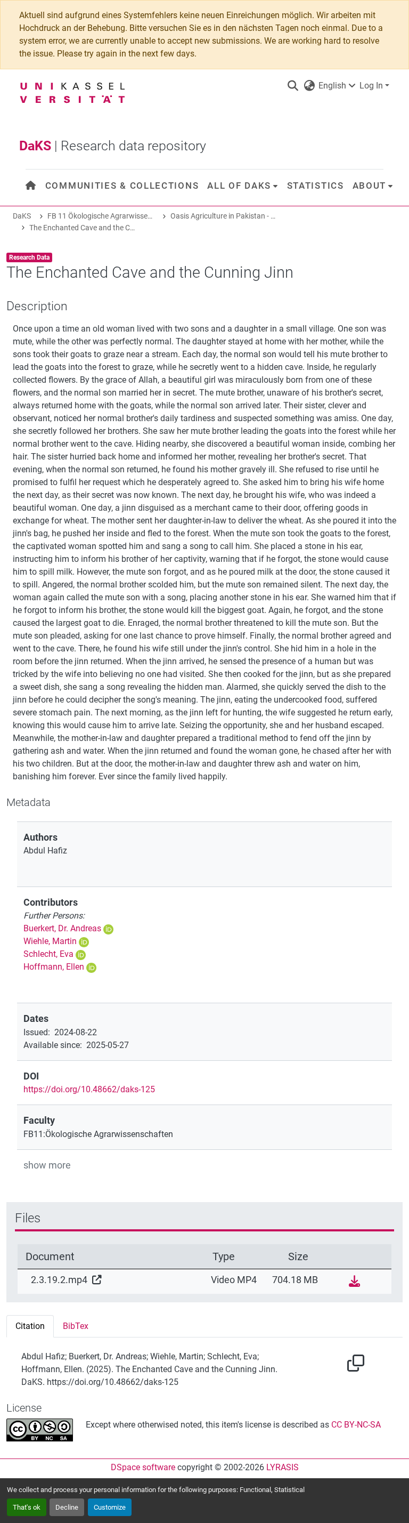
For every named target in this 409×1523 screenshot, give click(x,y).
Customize (110, 1507)
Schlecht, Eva (48, 954)
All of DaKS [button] (239, 185)
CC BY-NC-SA (356, 1425)
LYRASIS (282, 1467)
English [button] (332, 85)
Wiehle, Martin (50, 941)
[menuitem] (31, 186)
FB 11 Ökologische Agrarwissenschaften (100, 216)
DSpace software (143, 1467)
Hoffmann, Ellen (53, 967)
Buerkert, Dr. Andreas (62, 928)
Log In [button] (372, 85)
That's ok (26, 1507)
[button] (292, 85)
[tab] (30, 1326)
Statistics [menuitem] (315, 185)
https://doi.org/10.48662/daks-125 (89, 1089)
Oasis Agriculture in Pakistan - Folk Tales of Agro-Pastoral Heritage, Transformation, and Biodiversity (223, 216)
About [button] (370, 185)
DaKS (22, 216)
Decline (66, 1507)
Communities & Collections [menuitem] (122, 185)
